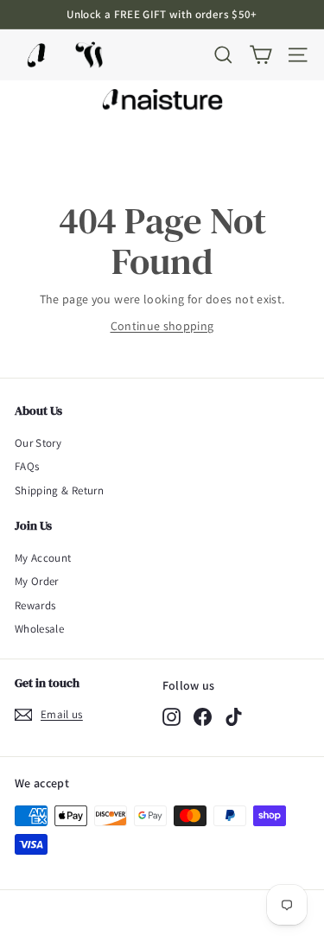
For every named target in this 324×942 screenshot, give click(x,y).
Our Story (38, 443)
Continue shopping (162, 326)
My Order (37, 581)
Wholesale (39, 628)
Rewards (35, 605)
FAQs (27, 466)
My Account (43, 558)
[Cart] (260, 54)
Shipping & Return (59, 490)
